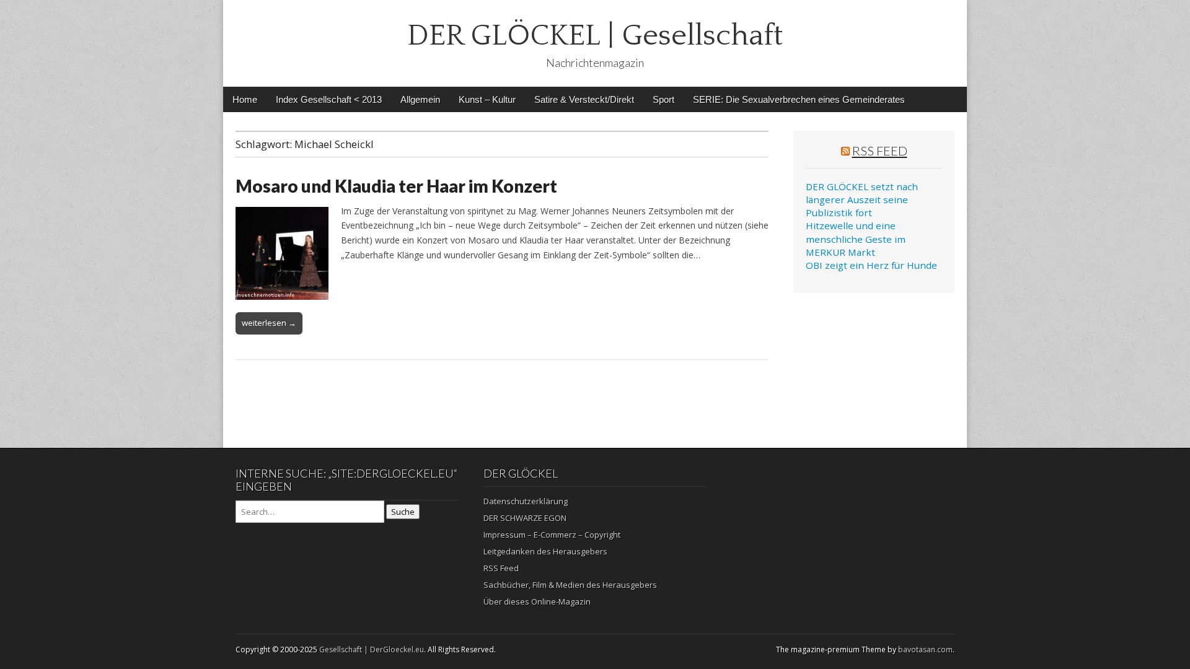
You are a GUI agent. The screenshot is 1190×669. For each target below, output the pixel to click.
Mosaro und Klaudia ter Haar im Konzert (396, 185)
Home (244, 99)
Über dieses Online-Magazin (537, 601)
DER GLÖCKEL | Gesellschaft (595, 35)
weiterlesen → (269, 322)
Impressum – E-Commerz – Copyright (551, 534)
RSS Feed (879, 150)
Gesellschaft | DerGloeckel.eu (371, 649)
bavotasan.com (925, 649)
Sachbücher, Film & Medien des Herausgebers (570, 584)
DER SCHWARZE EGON (524, 517)
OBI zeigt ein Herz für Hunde (871, 265)
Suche (403, 511)
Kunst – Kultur (487, 99)
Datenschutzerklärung (525, 501)
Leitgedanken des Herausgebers (545, 551)
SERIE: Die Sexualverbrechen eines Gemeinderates (799, 99)
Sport (663, 99)
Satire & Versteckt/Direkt (584, 99)
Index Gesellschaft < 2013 (329, 99)
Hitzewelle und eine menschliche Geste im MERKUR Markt (856, 238)
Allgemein (420, 99)
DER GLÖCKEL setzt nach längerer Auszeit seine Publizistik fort (862, 199)
